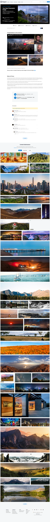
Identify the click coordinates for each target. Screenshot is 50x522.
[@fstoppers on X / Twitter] (39, 510)
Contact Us (27, 511)
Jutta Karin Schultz (16, 110)
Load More (25, 138)
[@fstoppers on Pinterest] (41, 510)
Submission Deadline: (6, 17)
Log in (14, 108)
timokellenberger (23, 131)
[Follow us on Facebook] (37, 510)
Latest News (7, 510)
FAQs (26, 513)
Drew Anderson (15, 124)
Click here (15, 147)
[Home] (3, 2)
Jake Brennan (16, 131)
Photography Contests (14, 513)
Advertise (27, 512)
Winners (15, 25)
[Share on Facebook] (40, 28)
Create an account (17, 108)
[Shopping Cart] (44, 2)
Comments (35, 25)
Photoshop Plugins (21, 511)
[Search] (42, 1)
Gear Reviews (7, 511)
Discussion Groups (14, 512)
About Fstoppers (28, 510)
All (20, 150)
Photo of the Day (14, 511)
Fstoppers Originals (8, 512)
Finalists (30, 150)
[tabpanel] (25, 329)
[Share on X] (42, 28)
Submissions (29, 25)
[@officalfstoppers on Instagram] (32, 510)
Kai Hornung (15, 114)
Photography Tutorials (21, 510)
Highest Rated (25, 150)
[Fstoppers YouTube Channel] (35, 510)
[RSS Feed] (43, 510)
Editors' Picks (13, 510)
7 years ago (20, 110)
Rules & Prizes (21, 25)
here (35, 70)
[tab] (20, 150)
